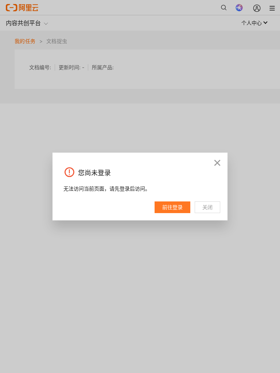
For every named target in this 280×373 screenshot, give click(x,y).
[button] (217, 163)
